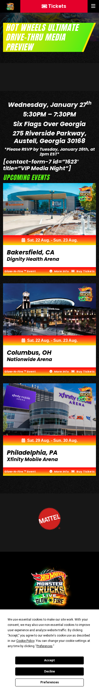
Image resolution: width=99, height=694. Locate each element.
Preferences (49, 682)
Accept (49, 660)
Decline (49, 671)
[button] (93, 6)
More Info (61, 271)
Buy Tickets (85, 271)
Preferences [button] (45, 646)
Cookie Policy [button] (25, 641)
